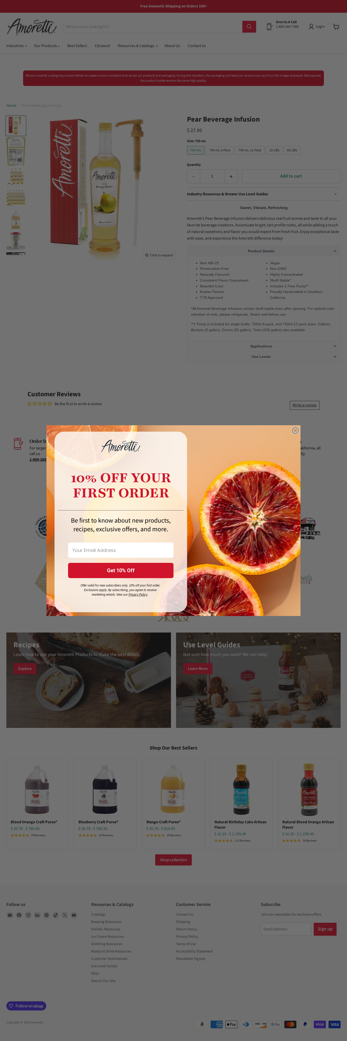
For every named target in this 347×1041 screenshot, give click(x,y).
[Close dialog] (295, 430)
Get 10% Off (121, 570)
